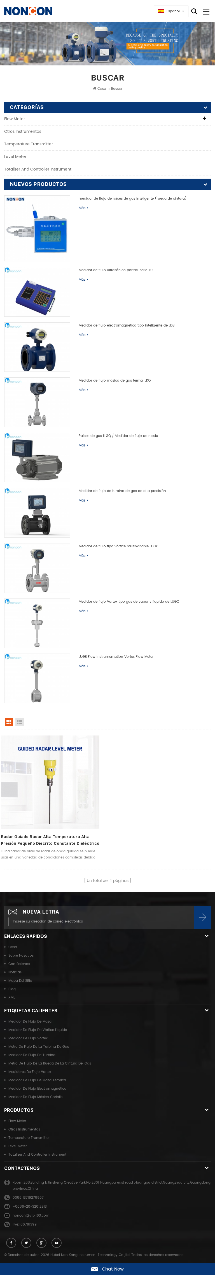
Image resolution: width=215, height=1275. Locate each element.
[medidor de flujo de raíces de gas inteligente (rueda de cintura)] (37, 228)
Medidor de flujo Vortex (28, 1038)
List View (19, 722)
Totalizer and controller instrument (37, 169)
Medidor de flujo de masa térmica (37, 1080)
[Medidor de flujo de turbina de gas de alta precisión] (37, 512)
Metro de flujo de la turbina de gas (38, 1046)
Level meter (15, 156)
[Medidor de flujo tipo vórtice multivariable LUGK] (37, 568)
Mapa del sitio (20, 980)
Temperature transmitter (28, 144)
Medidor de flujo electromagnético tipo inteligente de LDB (126, 325)
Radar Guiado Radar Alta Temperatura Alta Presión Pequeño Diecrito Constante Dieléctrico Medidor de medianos (50, 840)
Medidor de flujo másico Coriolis (35, 1097)
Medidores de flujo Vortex (29, 1072)
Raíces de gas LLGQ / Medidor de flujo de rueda (118, 436)
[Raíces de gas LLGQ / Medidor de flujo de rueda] (37, 457)
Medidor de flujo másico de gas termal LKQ (115, 380)
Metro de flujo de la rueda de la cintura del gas (49, 1063)
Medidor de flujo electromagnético (37, 1088)
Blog (12, 989)
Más (82, 208)
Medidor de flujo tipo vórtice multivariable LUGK (118, 546)
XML (11, 997)
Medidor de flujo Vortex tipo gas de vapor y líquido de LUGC (129, 601)
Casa (101, 88)
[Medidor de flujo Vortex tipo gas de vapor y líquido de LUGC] (37, 623)
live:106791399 (25, 1224)
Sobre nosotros (21, 955)
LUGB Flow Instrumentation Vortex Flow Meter (116, 656)
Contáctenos (19, 964)
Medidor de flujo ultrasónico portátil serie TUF (116, 270)
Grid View (9, 722)
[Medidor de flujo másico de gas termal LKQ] (37, 402)
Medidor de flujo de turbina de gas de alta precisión (122, 491)
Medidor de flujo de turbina (31, 1055)
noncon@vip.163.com (31, 1215)
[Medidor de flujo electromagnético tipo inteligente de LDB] (37, 347)
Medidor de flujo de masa (30, 1021)
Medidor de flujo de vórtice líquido (37, 1030)
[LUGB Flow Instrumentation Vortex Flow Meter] (37, 678)
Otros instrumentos (22, 131)
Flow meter (14, 119)
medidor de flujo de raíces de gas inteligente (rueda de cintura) (133, 198)
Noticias (15, 972)
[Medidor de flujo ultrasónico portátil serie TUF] (37, 291)
